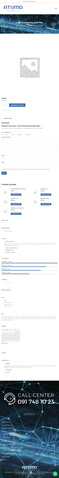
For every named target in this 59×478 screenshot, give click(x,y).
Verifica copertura (5, 422)
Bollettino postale (45, 198)
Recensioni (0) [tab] (8, 118)
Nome (3, 155)
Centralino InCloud (6, 437)
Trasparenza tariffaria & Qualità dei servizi (11, 450)
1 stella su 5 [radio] (3, 135)
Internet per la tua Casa (7, 425)
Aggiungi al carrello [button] (16, 194)
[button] (55, 474)
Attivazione (8, 110)
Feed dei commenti (8, 304)
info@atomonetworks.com (38, 473)
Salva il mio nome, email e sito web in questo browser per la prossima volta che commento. (26, 169)
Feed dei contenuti (8, 302)
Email (3, 162)
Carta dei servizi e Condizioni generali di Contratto (13, 447)
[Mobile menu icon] (55, 8)
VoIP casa (4, 431)
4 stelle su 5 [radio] (20, 135)
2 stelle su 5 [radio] (7, 135)
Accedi (5, 300)
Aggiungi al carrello (17, 105)
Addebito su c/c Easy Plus (17, 208)
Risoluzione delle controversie (8, 453)
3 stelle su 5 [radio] (13, 135)
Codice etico (4, 459)
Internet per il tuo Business (8, 428)
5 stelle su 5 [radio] (28, 135)
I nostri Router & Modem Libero (8, 444)
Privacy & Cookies (6, 456)
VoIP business (5, 434)
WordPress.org (7, 306)
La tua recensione (6, 137)
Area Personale (31, 1)
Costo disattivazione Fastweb (18, 188)
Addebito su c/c (44, 188)
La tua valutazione (7, 132)
